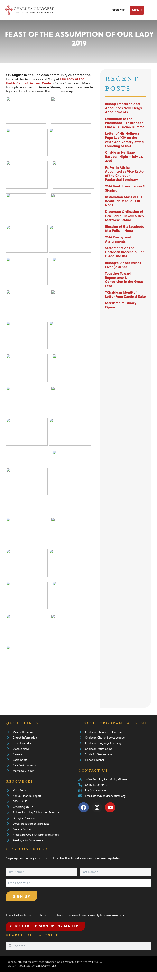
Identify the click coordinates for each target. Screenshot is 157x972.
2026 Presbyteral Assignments (118, 239)
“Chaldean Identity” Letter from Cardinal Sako (125, 294)
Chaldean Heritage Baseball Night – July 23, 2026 (124, 156)
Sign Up (21, 896)
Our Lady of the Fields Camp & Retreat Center (45, 81)
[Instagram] (97, 807)
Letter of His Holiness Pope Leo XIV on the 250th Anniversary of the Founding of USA (124, 139)
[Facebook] (83, 807)
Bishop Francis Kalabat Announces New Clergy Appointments (123, 107)
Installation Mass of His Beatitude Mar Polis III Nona (123, 200)
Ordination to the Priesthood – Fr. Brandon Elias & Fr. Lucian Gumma (124, 122)
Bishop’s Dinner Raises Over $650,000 (123, 264)
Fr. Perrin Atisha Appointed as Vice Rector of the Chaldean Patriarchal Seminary (125, 173)
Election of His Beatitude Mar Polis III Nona (124, 228)
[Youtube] (110, 807)
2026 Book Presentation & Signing (125, 188)
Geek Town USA (46, 966)
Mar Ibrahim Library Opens (120, 305)
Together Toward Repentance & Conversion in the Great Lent (124, 279)
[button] (141, 10)
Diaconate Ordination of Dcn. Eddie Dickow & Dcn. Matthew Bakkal (125, 215)
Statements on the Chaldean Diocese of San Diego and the (125, 251)
